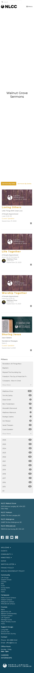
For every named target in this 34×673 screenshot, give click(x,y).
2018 (16, 474)
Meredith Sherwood (16, 408)
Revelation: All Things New (11, 364)
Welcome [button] (5, 547)
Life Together (5, 617)
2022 (16, 457)
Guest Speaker (16, 429)
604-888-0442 (12, 640)
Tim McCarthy (16, 395)
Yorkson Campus (6, 600)
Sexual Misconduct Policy (12, 571)
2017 (16, 478)
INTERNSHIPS (6, 658)
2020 (16, 465)
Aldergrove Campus (7, 602)
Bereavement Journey (8, 634)
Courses (3, 582)
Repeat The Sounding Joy (11, 372)
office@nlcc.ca (11, 643)
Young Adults (5, 588)
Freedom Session (6, 615)
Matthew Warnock (16, 412)
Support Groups (6, 580)
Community (5, 575)
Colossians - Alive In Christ (11, 381)
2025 (16, 444)
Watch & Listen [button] (7, 564)
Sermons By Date (8, 184)
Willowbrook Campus (8, 604)
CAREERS (4, 655)
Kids (2, 584)
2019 (16, 470)
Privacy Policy (7, 568)
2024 (16, 448)
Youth (3, 586)
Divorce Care (5, 632)
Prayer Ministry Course (8, 622)
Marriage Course (6, 620)
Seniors (3, 590)
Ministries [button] (5, 558)
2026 (16, 440)
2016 (16, 482)
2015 (16, 487)
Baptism (5, 368)
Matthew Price (16, 391)
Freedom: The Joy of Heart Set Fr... (14, 376)
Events (4, 551)
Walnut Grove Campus (8, 598)
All (3, 491)
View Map (4, 508)
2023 (16, 453)
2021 (16, 461)
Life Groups (4, 577)
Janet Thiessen (16, 425)
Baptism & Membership (9, 613)
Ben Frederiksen (16, 404)
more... (3, 592)
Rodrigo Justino (16, 417)
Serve (3, 561)
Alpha (3, 609)
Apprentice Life (6, 611)
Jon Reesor (16, 421)
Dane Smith (16, 400)
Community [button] (6, 554)
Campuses (5, 595)
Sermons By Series (24, 184)
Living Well (4, 629)
